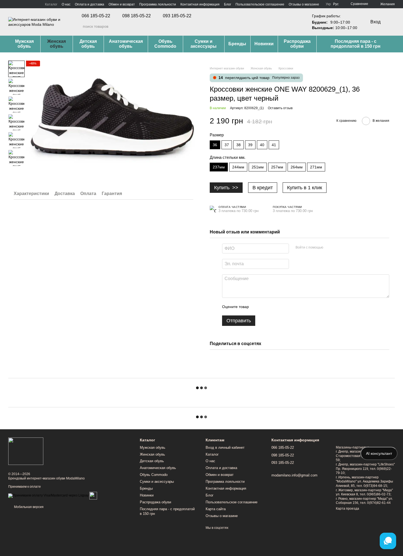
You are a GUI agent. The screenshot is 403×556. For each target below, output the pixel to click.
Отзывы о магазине (304, 4)
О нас (66, 4)
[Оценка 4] (284, 306)
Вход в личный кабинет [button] (225, 447)
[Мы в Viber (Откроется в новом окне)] (30, 4)
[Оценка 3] (275, 306)
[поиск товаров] (78, 26)
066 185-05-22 (96, 16)
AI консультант (379, 453)
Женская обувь (56, 44)
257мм (277, 167)
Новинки (264, 43)
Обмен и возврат (122, 4)
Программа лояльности (157, 4)
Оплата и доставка (89, 4)
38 (238, 145)
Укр (328, 4)
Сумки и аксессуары (204, 44)
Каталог (51, 4)
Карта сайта (216, 509)
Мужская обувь (24, 44)
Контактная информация (200, 4)
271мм (316, 167)
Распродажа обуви (297, 44)
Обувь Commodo (165, 44)
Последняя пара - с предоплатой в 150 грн (356, 44)
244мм (238, 167)
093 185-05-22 (177, 16)
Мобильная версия (28, 507)
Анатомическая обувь (126, 44)
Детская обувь (88, 44)
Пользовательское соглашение (259, 4)
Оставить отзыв (280, 108)
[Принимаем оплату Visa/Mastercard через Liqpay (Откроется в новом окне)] (48, 495)
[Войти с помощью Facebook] (329, 247)
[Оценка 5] (293, 306)
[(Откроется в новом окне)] (93, 495)
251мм (258, 167)
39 (250, 145)
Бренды (237, 43)
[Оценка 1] (258, 306)
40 (262, 145)
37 (227, 145)
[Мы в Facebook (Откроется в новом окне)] (10, 4)
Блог (227, 4)
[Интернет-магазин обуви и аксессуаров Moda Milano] (25, 451)
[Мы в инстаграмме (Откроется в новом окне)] (17, 4)
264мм (297, 167)
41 (274, 145)
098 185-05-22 (136, 16)
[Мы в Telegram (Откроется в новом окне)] (23, 4)
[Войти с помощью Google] (338, 247)
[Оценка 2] (266, 306)
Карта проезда (347, 508)
